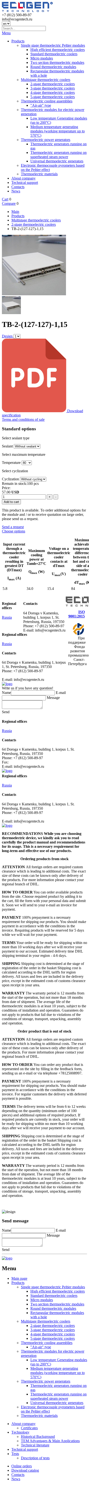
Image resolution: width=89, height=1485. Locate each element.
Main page (19, 1278)
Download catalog (25, 1470)
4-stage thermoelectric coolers (52, 92)
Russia (7, 617)
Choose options (13, 531)
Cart (5, 199)
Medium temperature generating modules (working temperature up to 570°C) (57, 131)
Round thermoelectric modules (53, 67)
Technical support (24, 183)
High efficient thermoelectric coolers (57, 50)
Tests (15, 1454)
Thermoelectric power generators (45, 140)
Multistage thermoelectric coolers (45, 80)
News (15, 191)
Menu (6, 33)
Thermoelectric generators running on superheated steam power (58, 155)
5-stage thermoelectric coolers (52, 97)
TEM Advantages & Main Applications (50, 1441)
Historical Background (38, 1437)
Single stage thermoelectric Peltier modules (53, 45)
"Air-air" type (40, 105)
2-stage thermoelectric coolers (52, 84)
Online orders (21, 1466)
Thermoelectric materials (39, 174)
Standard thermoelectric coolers (53, 54)
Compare (9, 203)
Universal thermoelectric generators (56, 161)
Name (6, 693)
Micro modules (41, 58)
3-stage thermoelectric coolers (52, 88)
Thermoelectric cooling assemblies (46, 101)
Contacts (17, 187)
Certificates (29, 1428)
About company (23, 178)
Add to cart (11, 502)
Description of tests (35, 1458)
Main (15, 212)
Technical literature (35, 1445)
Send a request (13, 527)
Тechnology (20, 1432)
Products (17, 41)
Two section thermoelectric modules (57, 62)
